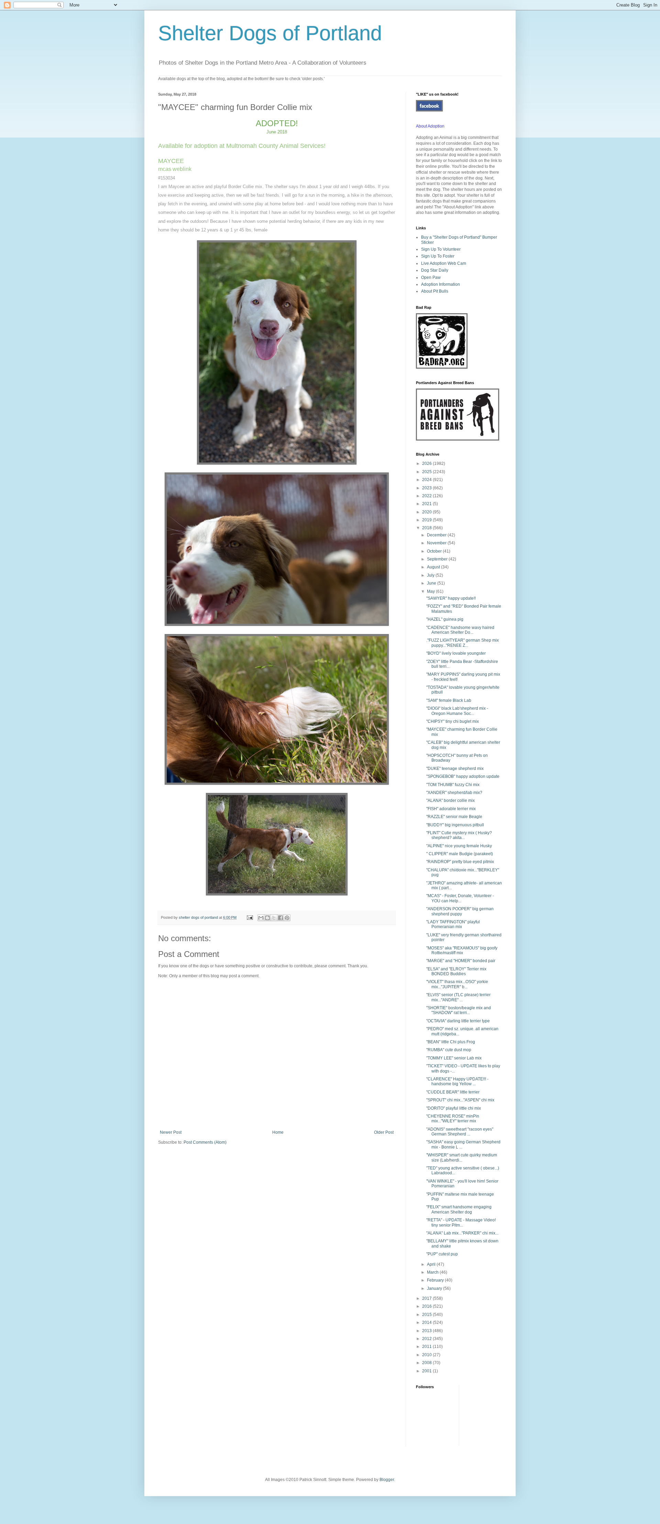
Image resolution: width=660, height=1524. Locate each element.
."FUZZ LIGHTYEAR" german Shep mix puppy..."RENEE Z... (462, 642)
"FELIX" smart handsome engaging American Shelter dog (459, 1209)
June (432, 583)
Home (278, 1132)
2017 (427, 1298)
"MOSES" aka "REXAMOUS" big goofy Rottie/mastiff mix (461, 950)
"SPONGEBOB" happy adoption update (462, 776)
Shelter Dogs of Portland (270, 33)
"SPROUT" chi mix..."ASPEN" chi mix (460, 1100)
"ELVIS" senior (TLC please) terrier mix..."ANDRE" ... (458, 997)
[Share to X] (274, 917)
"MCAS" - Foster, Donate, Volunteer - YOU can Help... (460, 898)
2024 (427, 479)
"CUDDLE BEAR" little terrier (453, 1092)
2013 (427, 1330)
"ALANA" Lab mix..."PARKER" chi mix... (462, 1233)
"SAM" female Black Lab (448, 700)
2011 (427, 1346)
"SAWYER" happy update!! (451, 598)
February (436, 1280)
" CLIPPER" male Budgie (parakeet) (459, 853)
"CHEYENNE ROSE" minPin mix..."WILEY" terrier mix (452, 1118)
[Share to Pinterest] (287, 917)
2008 (427, 1362)
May (431, 591)
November (437, 543)
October (435, 551)
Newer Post (171, 1132)
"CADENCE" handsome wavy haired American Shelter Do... (460, 630)
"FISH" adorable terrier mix (451, 808)
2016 (427, 1306)
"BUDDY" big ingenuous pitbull (455, 825)
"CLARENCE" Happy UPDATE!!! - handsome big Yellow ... (457, 1081)
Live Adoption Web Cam (443, 263)
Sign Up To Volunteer (441, 249)
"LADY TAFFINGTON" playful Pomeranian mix (453, 924)
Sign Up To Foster (437, 256)
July (431, 575)
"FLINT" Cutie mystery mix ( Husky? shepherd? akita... (459, 835)
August (434, 567)
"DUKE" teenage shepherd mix (455, 768)
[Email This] (260, 917)
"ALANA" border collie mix (450, 800)
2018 (427, 527)
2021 (427, 503)
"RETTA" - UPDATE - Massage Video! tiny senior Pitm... (461, 1222)
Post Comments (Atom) (205, 1142)
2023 (427, 488)
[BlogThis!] (267, 917)
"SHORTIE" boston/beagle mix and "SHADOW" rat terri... (458, 1010)
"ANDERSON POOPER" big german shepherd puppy (460, 911)
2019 (427, 520)
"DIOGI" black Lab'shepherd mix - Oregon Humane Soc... (457, 711)
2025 (427, 471)
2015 (427, 1314)
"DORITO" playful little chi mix (453, 1108)
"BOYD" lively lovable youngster (456, 653)
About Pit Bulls (434, 291)
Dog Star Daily (434, 270)
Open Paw (431, 277)
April (432, 1264)
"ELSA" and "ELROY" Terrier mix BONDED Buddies (456, 971)
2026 (427, 463)
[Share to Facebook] (280, 917)
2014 (427, 1322)
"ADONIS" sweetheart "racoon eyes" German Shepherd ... (459, 1131)
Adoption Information (440, 284)
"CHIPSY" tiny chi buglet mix (452, 721)
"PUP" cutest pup (442, 1254)
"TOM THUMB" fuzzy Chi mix (453, 784)
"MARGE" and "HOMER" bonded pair (460, 960)
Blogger (387, 1479)
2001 (427, 1371)
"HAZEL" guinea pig (444, 619)
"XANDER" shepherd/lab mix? (454, 792)
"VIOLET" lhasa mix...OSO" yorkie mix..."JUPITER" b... (457, 984)
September (438, 559)
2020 (427, 512)
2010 (427, 1354)
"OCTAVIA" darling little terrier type (458, 1021)
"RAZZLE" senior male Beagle (454, 816)
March (433, 1272)
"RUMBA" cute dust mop (448, 1049)
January (435, 1288)
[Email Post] (249, 917)
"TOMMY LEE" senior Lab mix (454, 1058)
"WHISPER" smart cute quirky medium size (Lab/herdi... (461, 1157)
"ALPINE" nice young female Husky (459, 845)
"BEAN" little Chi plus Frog (450, 1041)
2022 (427, 495)
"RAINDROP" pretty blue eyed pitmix (460, 861)
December (437, 535)
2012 (427, 1338)
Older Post (384, 1132)
